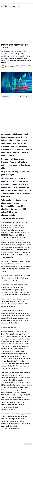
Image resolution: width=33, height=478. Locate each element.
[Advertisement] (16, 25)
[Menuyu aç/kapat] (31, 6)
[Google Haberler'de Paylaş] (5, 96)
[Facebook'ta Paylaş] (20, 96)
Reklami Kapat (27, 444)
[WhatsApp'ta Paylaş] (30, 96)
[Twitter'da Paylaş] (23, 96)
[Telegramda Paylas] (27, 96)
